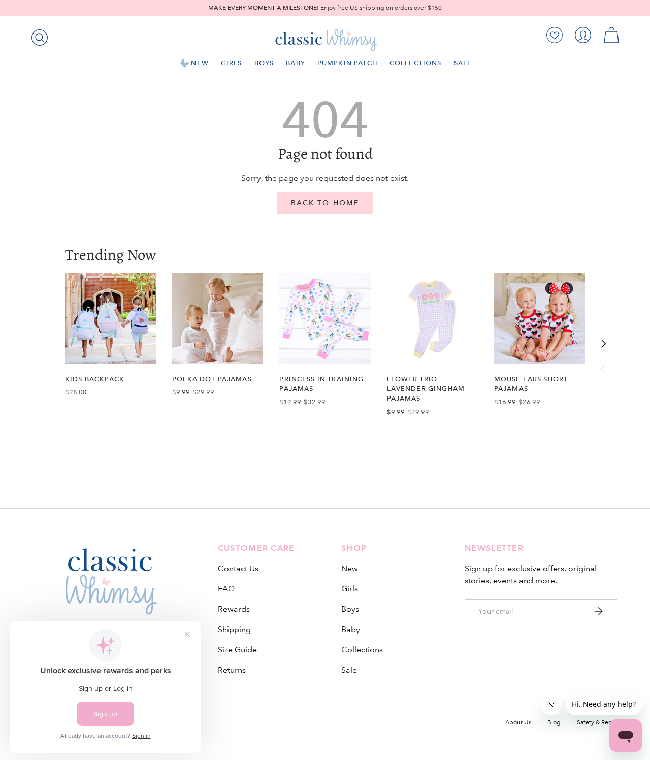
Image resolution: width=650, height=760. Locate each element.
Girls (231, 63)
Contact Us (238, 568)
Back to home (325, 203)
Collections (415, 63)
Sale (463, 63)
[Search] (37, 35)
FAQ (226, 588)
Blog (554, 722)
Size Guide (237, 649)
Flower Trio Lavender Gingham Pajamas (426, 388)
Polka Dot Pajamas (212, 379)
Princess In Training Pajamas (321, 383)
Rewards (234, 609)
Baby (295, 63)
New (199, 63)
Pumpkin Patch (347, 63)
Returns (232, 670)
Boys (264, 63)
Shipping (234, 629)
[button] (611, 35)
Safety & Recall (597, 722)
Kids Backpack (94, 379)
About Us (518, 722)
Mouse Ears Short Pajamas (531, 383)
